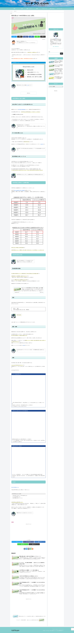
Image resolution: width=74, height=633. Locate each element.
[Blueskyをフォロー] (28, 549)
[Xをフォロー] (26, 549)
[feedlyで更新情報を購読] (30, 549)
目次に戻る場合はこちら (15, 487)
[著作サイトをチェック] (24, 549)
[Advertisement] (28, 531)
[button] (43, 37)
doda (24, 345)
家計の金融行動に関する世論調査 (19, 190)
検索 (49, 51)
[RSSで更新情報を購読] (32, 549)
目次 (55, 90)
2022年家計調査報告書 (21, 109)
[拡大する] (43, 64)
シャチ (56, 37)
